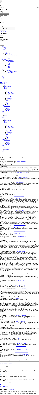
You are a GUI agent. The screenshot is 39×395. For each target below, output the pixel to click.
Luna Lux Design (11, 389)
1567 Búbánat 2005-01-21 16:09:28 (19, 233)
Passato (3, 288)
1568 (1, 233)
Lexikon (9, 58)
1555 (1, 298)
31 (6, 363)
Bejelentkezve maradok (5, 26)
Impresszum (2, 384)
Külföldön (7, 108)
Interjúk (6, 52)
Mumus (3, 280)
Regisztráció (4, 48)
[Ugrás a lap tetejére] (1, 1)
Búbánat (3, 172)
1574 (1, 210)
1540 (1, 358)
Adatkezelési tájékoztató (4, 386)
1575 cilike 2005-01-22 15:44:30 (19, 196)
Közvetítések (8, 109)
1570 (1, 227)
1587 (1, 166)
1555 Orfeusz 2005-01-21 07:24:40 (20, 288)
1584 (1, 177)
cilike (3, 205)
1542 (1, 352)
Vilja (3, 225)
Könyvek (7, 103)
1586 (1, 172)
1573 (1, 215)
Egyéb (9, 66)
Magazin (3, 49)
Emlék (3, 352)
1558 (1, 288)
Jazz (8, 65)
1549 (1, 330)
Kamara (7, 97)
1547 (1, 338)
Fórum (3, 76)
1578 (1, 193)
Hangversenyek (4, 69)
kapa (3, 163)
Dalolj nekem (10, 54)
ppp (2, 182)
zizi (2, 196)
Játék (3, 78)
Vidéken (7, 107)
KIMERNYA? (6, 149)
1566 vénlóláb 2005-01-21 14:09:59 (19, 225)
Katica (3, 193)
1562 (1, 275)
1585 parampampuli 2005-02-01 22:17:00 (22, 172)
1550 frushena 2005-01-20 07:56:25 (23, 174)
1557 (1, 290)
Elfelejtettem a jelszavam (4, 31)
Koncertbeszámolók (7, 106)
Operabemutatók (6, 110)
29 (4, 363)
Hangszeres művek (11, 61)
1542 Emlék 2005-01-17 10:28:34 (21, 346)
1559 (1, 285)
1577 (1, 196)
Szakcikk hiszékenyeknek (12, 57)
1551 (1, 321)
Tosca (3, 343)
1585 (1, 174)
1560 (1, 283)
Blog (3, 80)
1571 (1, 225)
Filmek (9, 67)
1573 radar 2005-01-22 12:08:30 (22, 177)
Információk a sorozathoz (14, 55)
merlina (3, 198)
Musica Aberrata (7, 53)
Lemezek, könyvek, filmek (9, 60)
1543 (1, 349)
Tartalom (1, 11)
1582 (1, 182)
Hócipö (3, 275)
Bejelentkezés (4, 47)
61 (10, 363)
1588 (1, 163)
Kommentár (7, 51)
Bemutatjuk (4, 59)
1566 (1, 240)
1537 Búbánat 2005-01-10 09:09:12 (23, 354)
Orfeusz (3, 221)
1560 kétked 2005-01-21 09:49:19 (20, 251)
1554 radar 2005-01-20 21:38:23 (20, 285)
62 (11, 363)
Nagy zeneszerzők (10, 72)
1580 (1, 188)
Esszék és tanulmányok (7, 86)
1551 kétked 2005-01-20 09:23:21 (20, 315)
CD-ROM (9, 68)
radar (3, 215)
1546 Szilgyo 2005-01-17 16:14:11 (21, 338)
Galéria (3, 116)
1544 (1, 346)
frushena (3, 327)
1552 (1, 315)
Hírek (3, 75)
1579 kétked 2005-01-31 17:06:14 (19, 182)
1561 (1, 280)
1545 (1, 343)
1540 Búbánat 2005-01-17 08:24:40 (20, 343)
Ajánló (3, 77)
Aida (3, 166)
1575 (1, 205)
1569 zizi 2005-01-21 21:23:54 (18, 227)
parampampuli (4, 174)
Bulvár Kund (4, 161)
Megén (3, 295)
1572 (1, 221)
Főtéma (6, 50)
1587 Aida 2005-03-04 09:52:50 (22, 161)
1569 (1, 231)
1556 (1, 295)
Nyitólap (3, 46)
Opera (9, 64)
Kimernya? (6, 115)
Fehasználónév (2, 22)
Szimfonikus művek (11, 62)
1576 (1, 198)
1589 (1, 161)
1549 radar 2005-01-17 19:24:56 (20, 295)
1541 (1, 354)
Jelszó (1, 24)
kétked (3, 283)
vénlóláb (3, 210)
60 (9, 363)
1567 (1, 236)
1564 (1, 251)
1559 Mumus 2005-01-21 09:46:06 (20, 283)
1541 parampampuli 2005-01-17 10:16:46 (22, 349)
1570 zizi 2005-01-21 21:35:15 (19, 215)
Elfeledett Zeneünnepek (10, 73)
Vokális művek (10, 63)
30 (5, 363)
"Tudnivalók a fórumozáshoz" (7, 373)
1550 (1, 327)
